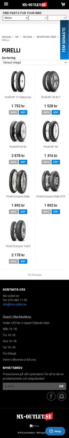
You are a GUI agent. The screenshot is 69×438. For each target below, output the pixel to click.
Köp (23, 112)
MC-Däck (27, 37)
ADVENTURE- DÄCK (46, 37)
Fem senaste (64, 40)
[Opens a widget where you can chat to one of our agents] (55, 431)
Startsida (6, 37)
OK (61, 386)
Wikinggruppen (44, 433)
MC (17, 37)
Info (13, 112)
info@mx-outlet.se (14, 304)
